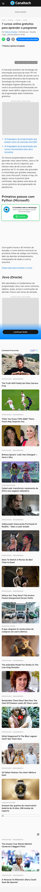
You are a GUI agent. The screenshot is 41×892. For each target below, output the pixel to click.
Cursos (25, 20)
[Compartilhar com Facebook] (8, 39)
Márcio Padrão (11, 32)
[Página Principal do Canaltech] (20, 4)
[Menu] (3, 3)
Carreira (18, 20)
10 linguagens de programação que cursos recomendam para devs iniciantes (20, 149)
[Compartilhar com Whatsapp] (3, 39)
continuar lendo (20, 332)
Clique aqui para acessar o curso (17, 267)
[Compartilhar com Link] (13, 39)
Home (3, 20)
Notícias (10, 20)
